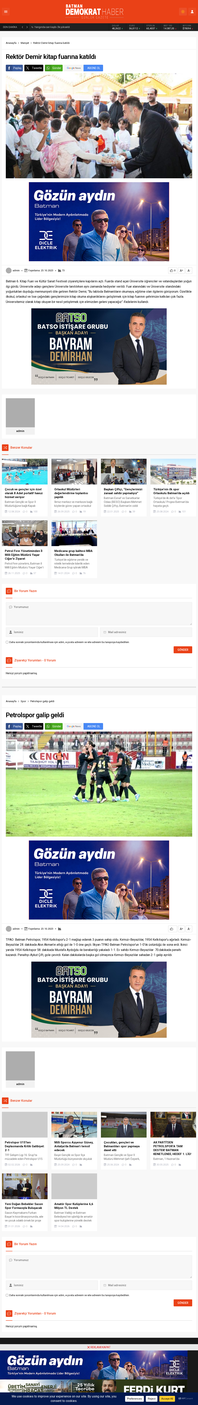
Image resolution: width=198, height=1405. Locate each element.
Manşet (25, 42)
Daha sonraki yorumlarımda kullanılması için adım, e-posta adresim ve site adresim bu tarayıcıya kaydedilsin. (69, 642)
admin (16, 270)
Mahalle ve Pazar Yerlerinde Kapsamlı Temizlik (60, 27)
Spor (23, 701)
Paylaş (17, 68)
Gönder (56, 68)
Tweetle (37, 68)
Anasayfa (11, 42)
